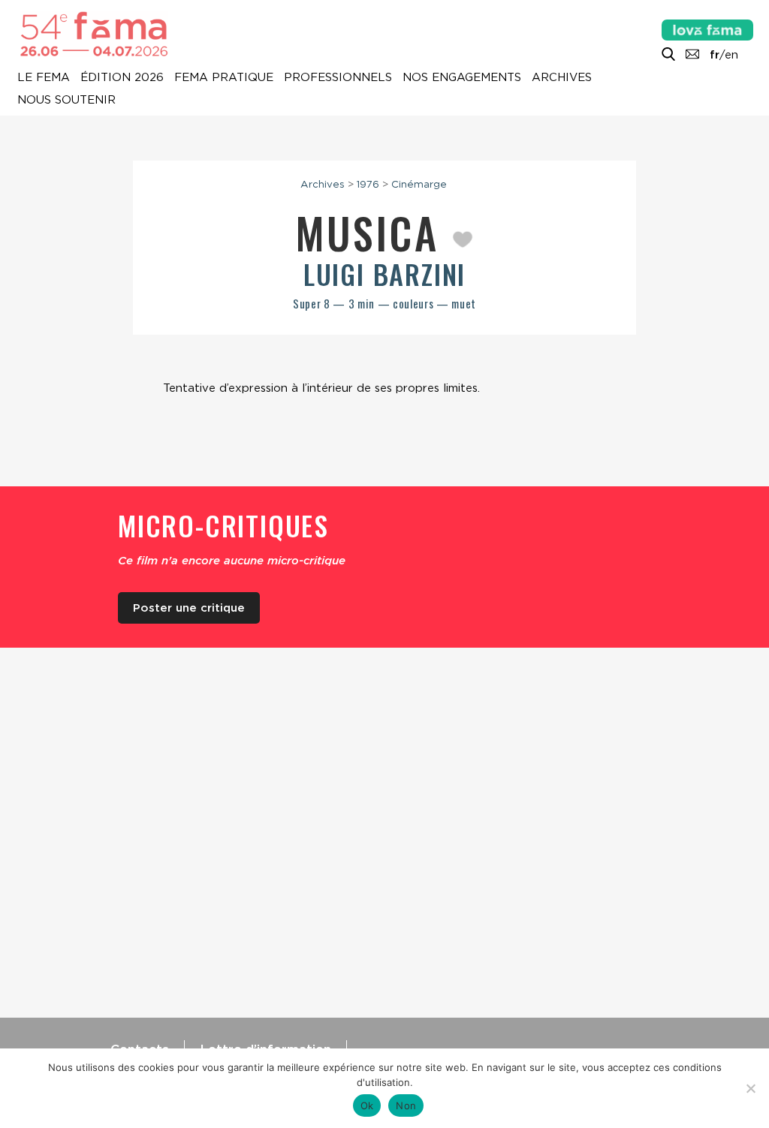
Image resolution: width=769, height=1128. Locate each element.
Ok (367, 1105)
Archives (562, 78)
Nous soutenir (66, 100)
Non (406, 1105)
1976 (368, 184)
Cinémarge (419, 184)
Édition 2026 (122, 78)
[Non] (750, 1088)
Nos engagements (462, 78)
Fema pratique (223, 78)
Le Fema (43, 78)
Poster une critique (189, 608)
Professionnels (338, 78)
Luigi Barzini (384, 273)
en (731, 55)
